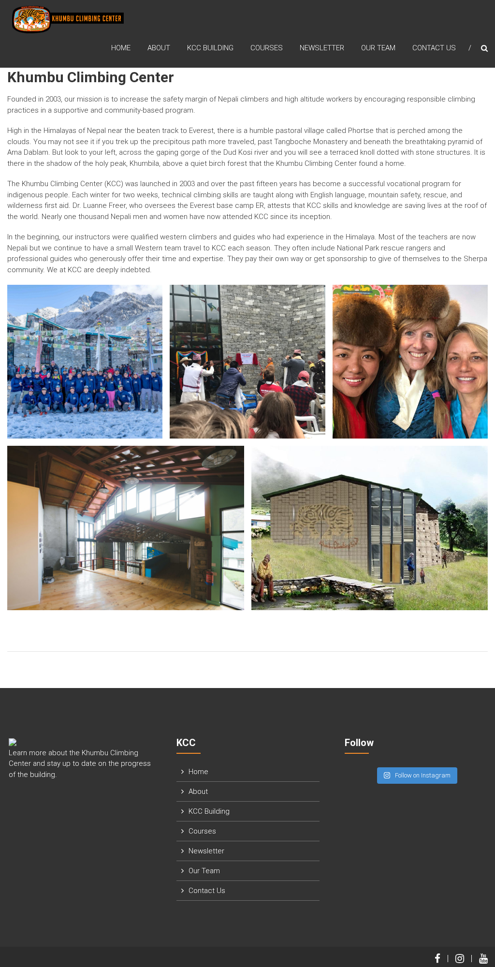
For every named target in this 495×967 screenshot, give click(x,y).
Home (121, 48)
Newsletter (322, 48)
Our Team (378, 48)
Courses (266, 48)
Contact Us (434, 48)
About (158, 48)
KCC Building (210, 48)
